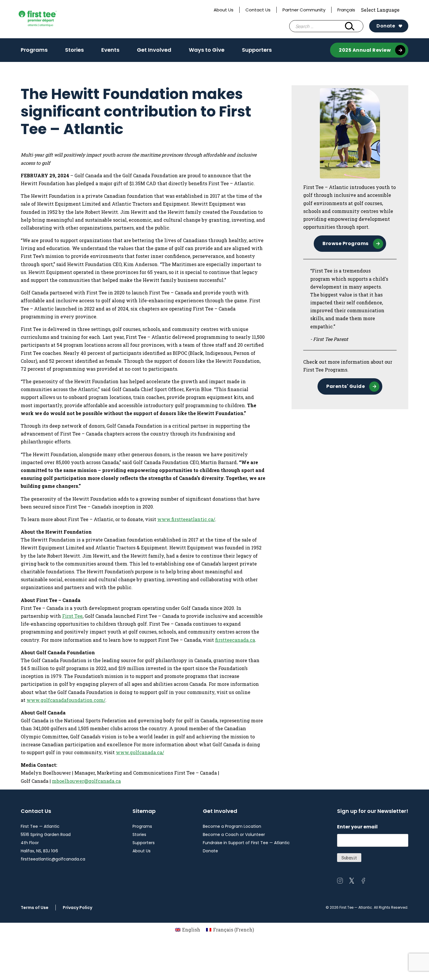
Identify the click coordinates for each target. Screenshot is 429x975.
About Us (223, 10)
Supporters (257, 49)
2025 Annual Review (365, 50)
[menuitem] (187, 929)
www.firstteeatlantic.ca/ (186, 519)
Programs (34, 49)
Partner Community (303, 10)
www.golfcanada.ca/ (140, 752)
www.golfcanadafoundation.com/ (66, 700)
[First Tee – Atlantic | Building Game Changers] (47, 19)
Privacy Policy (77, 907)
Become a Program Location (232, 826)
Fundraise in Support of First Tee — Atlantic (246, 843)
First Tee (72, 616)
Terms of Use (34, 907)
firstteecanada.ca (235, 640)
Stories (74, 49)
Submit (349, 858)
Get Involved (154, 49)
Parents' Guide (345, 386)
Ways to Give (206, 49)
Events (110, 49)
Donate (385, 25)
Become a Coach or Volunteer (234, 834)
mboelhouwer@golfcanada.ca (86, 781)
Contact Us (258, 10)
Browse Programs (345, 243)
